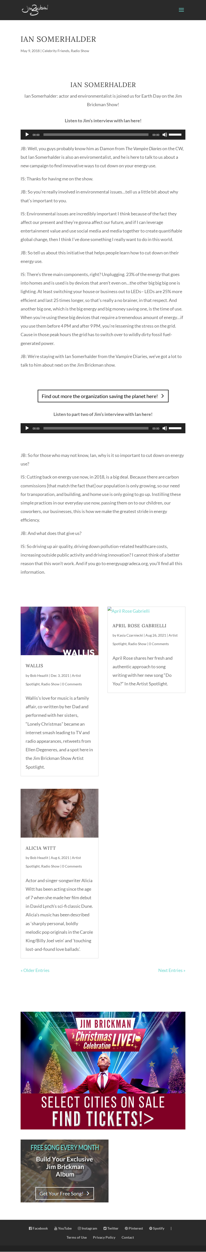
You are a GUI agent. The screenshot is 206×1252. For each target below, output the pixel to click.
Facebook (40, 1228)
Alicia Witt (41, 848)
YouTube (64, 1228)
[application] (103, 135)
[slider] (176, 134)
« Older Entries (35, 970)
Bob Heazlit (39, 675)
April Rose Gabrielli (140, 626)
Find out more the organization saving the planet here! (100, 396)
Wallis (34, 666)
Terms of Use (77, 1237)
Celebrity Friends (55, 51)
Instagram (89, 1228)
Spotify (158, 1228)
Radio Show (80, 51)
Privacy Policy (104, 1237)
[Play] (27, 134)
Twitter (113, 1228)
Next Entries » (171, 970)
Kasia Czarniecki (130, 635)
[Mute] (164, 134)
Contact (128, 1237)
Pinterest (135, 1228)
